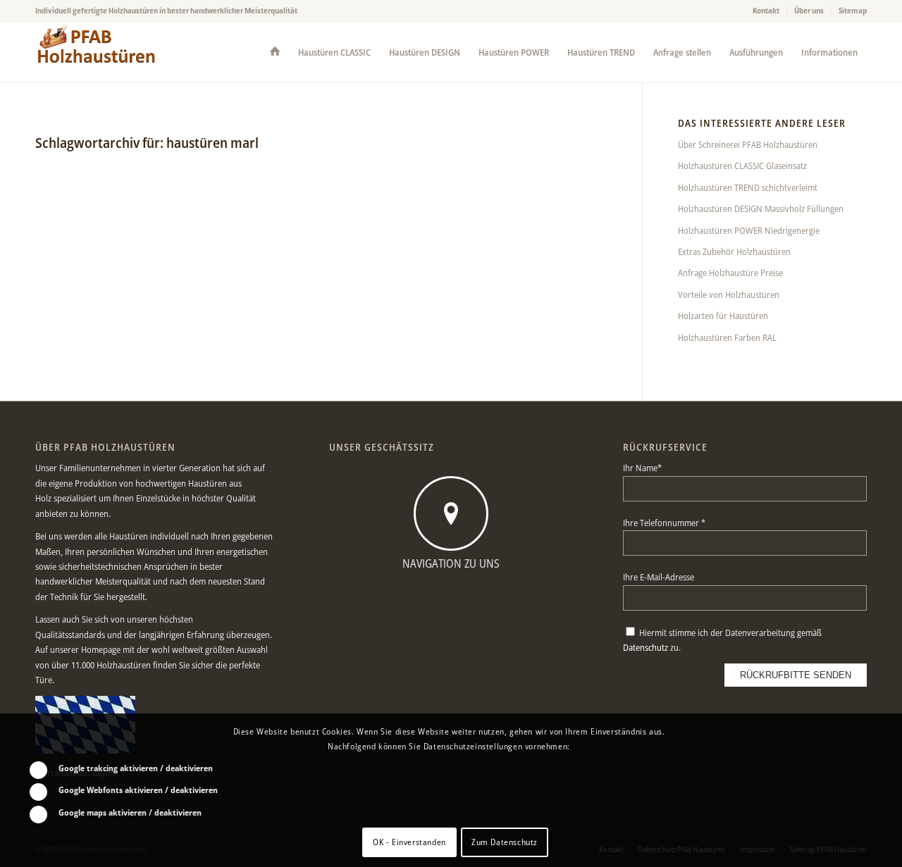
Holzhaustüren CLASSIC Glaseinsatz (742, 165)
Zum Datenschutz (504, 842)
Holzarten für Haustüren (723, 315)
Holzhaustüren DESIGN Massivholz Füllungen (761, 208)
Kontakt (766, 10)
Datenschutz (645, 647)
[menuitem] (766, 10)
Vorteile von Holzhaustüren (728, 294)
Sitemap (853, 10)
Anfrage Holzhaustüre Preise (730, 272)
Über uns (809, 10)
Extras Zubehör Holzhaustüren (734, 251)
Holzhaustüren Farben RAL (727, 337)
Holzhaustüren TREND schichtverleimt (747, 187)
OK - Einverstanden (409, 842)
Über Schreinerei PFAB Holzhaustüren (747, 144)
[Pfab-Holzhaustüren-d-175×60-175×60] (97, 52)
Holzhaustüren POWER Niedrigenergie (749, 230)
